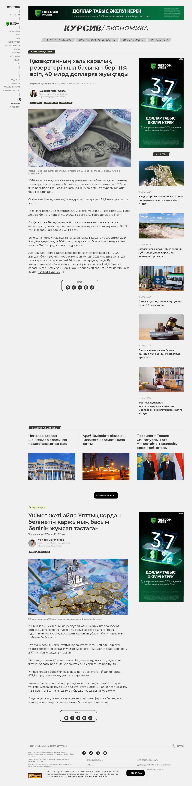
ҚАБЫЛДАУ (135, 773)
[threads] (98, 753)
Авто (18, 35)
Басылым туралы (95, 760)
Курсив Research (12, 46)
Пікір (18, 38)
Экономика (15, 56)
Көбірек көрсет (106, 495)
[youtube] (105, 753)
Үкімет (33, 552)
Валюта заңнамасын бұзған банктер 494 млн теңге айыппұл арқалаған (159, 354)
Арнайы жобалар (12, 87)
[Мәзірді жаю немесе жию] (19, 72)
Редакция (15, 80)
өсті (87, 241)
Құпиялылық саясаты (147, 760)
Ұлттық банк (51, 103)
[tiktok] (91, 753)
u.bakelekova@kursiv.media (50, 546)
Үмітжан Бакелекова (50, 539)
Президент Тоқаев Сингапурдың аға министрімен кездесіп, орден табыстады (157, 442)
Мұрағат (90, 765)
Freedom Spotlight (11, 91)
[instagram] (84, 753)
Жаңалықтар (14, 31)
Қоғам (17, 49)
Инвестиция (133, 40)
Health (17, 60)
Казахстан (15, 104)
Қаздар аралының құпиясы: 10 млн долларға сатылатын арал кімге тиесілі (161, 200)
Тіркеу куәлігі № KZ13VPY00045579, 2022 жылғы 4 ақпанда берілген (48, 760)
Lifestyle (16, 53)
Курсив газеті (14, 42)
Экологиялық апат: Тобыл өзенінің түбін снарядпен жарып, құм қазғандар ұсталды (161, 253)
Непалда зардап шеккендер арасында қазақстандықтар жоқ (47, 440)
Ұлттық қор (65, 103)
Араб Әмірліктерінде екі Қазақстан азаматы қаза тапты (103, 440)
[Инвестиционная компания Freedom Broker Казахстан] (12, 24)
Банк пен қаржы (58, 40)
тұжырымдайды (49, 271)
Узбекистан (15, 107)
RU (11, 15)
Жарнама (15, 83)
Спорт (17, 64)
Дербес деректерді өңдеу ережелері (154, 765)
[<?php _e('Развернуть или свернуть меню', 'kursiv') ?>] (19, 99)
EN (15, 15)
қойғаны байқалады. (42, 637)
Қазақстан (36, 103)
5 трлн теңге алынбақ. (93, 702)
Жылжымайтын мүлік (97, 40)
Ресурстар (159, 40)
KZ (19, 15)
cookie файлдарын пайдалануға (81, 776)
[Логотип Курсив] (13, 7)
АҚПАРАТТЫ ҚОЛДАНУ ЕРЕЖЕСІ (150, 770)
